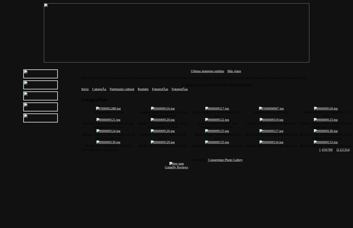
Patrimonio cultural (122, 89)
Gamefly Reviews (176, 167)
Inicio (85, 89)
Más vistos (234, 71)
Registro (143, 89)
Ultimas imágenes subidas (207, 71)
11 (337, 149)
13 (344, 149)
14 (348, 149)
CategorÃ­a (99, 89)
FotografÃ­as (160, 89)
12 (341, 149)
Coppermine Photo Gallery (225, 160)
